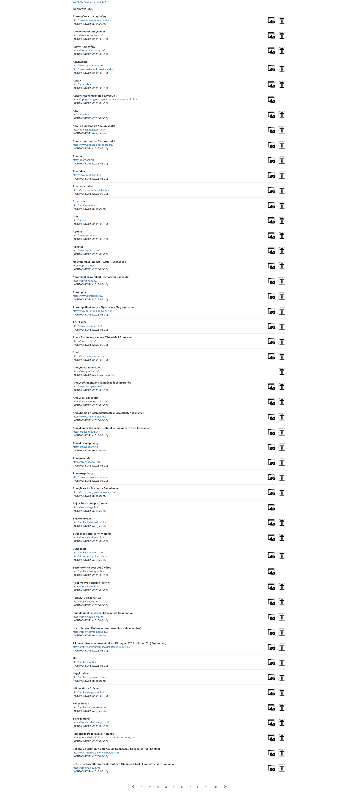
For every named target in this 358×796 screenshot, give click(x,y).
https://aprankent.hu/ (85, 280)
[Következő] (225, 787)
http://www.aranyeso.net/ (87, 386)
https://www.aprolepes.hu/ (88, 295)
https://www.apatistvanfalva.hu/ (91, 190)
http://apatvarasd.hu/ (85, 205)
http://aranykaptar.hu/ (85, 431)
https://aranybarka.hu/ (86, 371)
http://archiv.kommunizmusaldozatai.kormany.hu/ (101, 646)
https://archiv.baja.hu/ (85, 507)
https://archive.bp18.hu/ (87, 767)
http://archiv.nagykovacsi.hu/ (89, 677)
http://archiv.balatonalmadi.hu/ (90, 522)
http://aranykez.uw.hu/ (86, 446)
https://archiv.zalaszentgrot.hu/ (91, 722)
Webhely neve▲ (82, 1)
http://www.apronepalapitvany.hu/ (92, 310)
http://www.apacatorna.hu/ (88, 65)
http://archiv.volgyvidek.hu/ (88, 692)
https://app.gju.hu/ (83, 265)
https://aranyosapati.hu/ (87, 461)
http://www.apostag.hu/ (86, 250)
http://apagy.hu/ (82, 84)
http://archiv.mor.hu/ (84, 661)
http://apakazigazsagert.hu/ (89, 129)
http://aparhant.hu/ (84, 159)
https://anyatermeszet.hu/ (88, 35)
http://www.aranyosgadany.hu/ (90, 476)
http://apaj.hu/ (81, 114)
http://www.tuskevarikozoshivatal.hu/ (94, 69)
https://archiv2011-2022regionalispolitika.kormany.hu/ (104, 737)
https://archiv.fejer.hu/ (85, 586)
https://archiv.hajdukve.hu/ (88, 616)
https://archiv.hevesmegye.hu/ (90, 631)
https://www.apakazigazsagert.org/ (93, 144)
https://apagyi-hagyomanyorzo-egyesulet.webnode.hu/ (105, 99)
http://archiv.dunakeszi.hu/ (88, 552)
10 (215, 787)
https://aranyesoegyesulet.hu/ (90, 401)
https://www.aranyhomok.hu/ (89, 416)
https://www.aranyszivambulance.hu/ (94, 492)
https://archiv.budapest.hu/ (88, 537)
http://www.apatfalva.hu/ (87, 174)
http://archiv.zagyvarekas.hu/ (89, 707)
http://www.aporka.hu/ (85, 235)
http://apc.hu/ (80, 220)
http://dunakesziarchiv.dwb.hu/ (90, 556)
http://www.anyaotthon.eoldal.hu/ (92, 20)
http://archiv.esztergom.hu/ (88, 571)
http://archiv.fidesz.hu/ (85, 601)
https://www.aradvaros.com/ (89, 356)
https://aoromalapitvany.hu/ (89, 50)
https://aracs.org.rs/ (84, 341)
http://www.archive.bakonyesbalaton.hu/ (96, 752)
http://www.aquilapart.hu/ (87, 325)
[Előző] (133, 787)
